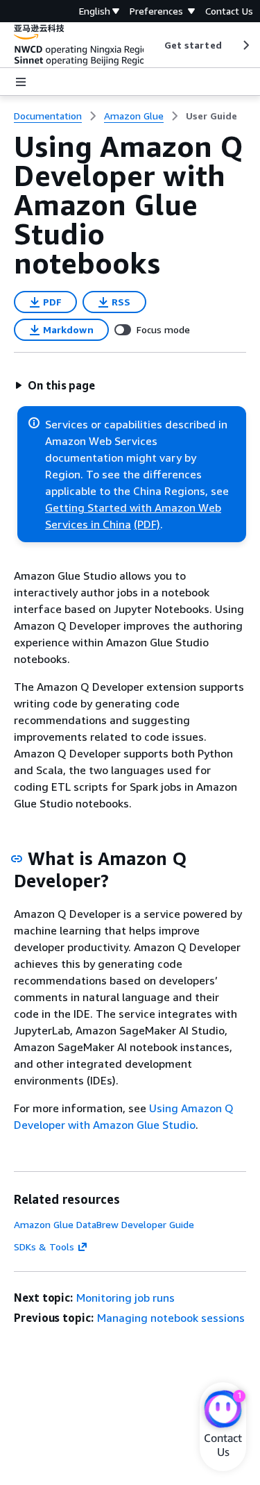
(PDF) (147, 524)
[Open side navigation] (21, 82)
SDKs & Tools (44, 1246)
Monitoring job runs (125, 1297)
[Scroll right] (245, 45)
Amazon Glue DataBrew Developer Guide (104, 1224)
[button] (55, 385)
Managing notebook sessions (171, 1318)
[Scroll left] (153, 45)
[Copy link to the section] (16, 859)
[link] (211, 116)
